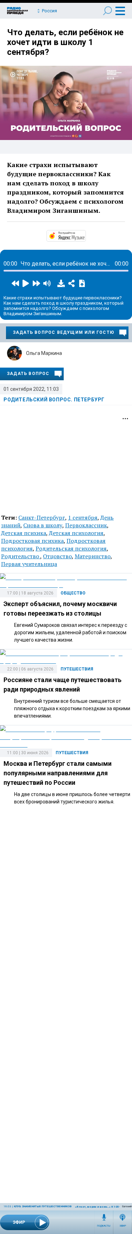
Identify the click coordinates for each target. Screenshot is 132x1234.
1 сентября (83, 517)
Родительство (20, 556)
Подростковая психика (32, 541)
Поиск (107, 10)
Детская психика (23, 533)
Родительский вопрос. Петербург (54, 399)
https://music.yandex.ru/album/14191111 (85, 235)
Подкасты (104, 1226)
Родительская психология (71, 548)
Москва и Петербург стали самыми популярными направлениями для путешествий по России (58, 773)
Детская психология (76, 533)
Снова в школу (42, 525)
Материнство (93, 556)
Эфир (122, 1226)
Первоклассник (86, 525)
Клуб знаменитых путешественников (42, 1206)
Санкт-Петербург (41, 517)
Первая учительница (29, 564)
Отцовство (57, 556)
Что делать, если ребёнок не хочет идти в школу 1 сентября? (65, 42)
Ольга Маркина (44, 353)
